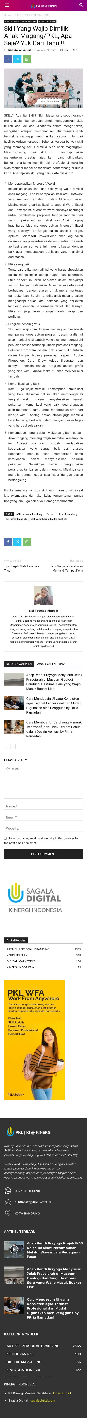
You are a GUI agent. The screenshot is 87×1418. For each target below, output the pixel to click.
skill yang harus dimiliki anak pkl (49, 518)
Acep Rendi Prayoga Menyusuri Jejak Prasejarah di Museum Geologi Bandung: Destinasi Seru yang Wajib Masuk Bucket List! (54, 1278)
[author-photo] (43, 605)
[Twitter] (17, 59)
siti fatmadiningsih (16, 518)
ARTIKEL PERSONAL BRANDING (32, 15)
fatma (50, 514)
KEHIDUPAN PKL (47, 21)
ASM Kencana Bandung (29, 514)
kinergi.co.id (62, 1393)
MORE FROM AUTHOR (51, 664)
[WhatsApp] (27, 59)
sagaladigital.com (42, 1400)
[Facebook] (8, 59)
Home (7, 15)
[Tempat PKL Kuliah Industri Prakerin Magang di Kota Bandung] (43, 5)
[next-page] (13, 746)
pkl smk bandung (67, 514)
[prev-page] (6, 746)
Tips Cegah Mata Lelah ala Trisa (21, 568)
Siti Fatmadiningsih (20, 49)
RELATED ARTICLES (19, 664)
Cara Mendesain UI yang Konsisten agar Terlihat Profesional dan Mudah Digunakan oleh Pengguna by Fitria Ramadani (53, 1309)
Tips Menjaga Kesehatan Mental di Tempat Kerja (66, 568)
